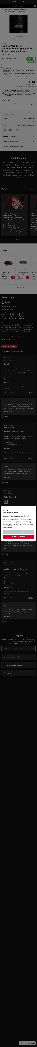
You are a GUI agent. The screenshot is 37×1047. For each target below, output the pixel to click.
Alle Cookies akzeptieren (18, 536)
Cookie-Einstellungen (18, 532)
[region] (18, 523)
